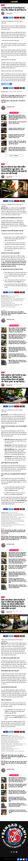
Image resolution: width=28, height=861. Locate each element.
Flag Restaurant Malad (19, 515)
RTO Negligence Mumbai (7, 304)
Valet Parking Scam (19, 751)
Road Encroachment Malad (8, 303)
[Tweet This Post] (11, 18)
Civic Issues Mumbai (18, 514)
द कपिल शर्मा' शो (19, 91)
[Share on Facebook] (5, 18)
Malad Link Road (19, 739)
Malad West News (6, 300)
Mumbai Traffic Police (7, 302)
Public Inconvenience (19, 520)
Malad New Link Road (18, 299)
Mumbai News (13, 91)
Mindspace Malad (15, 741)
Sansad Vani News (18, 304)
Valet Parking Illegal (7, 526)
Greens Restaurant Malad (8, 737)
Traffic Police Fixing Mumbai (8, 306)
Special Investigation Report (8, 522)
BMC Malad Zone (14, 512)
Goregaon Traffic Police (19, 298)
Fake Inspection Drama (7, 515)
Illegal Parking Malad (7, 299)
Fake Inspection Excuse (7, 298)
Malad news (4, 740)
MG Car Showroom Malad (17, 300)
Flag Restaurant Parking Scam (9, 516)
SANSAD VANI (9, 13)
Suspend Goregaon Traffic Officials (10, 305)
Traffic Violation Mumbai (8, 751)
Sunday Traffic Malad (7, 747)
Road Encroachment (18, 745)
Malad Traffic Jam (13, 740)
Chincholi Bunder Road (7, 514)
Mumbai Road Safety (16, 518)
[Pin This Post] (16, 18)
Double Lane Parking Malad (8, 297)
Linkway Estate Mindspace (8, 739)
